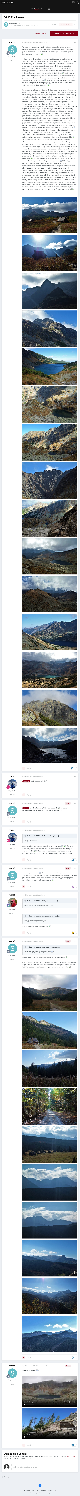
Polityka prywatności (31, 1490)
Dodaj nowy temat (39, 33)
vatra (11, 776)
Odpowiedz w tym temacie (64, 33)
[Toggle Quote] (25, 836)
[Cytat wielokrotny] (23, 768)
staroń (17, 23)
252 (13, 61)
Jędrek (12, 895)
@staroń (26, 781)
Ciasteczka (52, 1490)
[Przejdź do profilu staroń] (6, 24)
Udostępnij (53, 24)
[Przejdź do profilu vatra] (12, 784)
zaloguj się (71, 1456)
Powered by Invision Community (40, 1493)
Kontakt (44, 1490)
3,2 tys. (13, 913)
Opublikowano (34, 42)
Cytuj (29, 768)
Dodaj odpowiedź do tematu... (26, 1467)
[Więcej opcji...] (75, 42)
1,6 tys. (13, 795)
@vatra (25, 808)
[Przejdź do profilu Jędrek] (12, 902)
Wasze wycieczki (32, 25)
